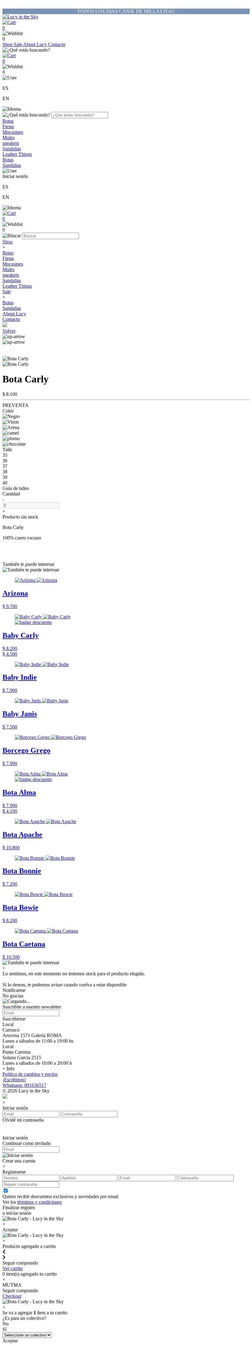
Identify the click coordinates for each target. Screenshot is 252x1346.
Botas (8, 121)
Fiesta (8, 126)
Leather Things (17, 154)
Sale (18, 44)
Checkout (11, 1296)
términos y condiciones (39, 1202)
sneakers (10, 143)
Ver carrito (12, 1268)
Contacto (56, 44)
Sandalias (11, 148)
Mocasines (12, 132)
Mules (8, 137)
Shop (8, 44)
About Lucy (35, 44)
